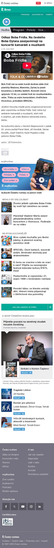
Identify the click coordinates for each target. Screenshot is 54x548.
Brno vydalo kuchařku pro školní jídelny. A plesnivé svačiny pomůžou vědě (31, 240)
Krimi (24, 169)
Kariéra (31, 466)
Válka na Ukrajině (10, 454)
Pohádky (8, 175)
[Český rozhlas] (9, 3)
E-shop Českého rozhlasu (18, 316)
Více (42, 30)
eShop (5, 466)
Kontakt (32, 470)
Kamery (49, 15)
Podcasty (7, 487)
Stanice (6, 462)
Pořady (31, 30)
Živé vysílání (9, 180)
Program (25, 15)
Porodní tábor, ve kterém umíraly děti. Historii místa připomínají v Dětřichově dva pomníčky (31, 291)
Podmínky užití (32, 541)
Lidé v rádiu (33, 462)
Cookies (5, 541)
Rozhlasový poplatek (38, 474)
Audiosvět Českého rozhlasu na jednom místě (21, 193)
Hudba (5, 30)
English (44, 541)
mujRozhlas (7, 161)
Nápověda (33, 458)
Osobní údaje (18, 541)
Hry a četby (9, 169)
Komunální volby (10, 458)
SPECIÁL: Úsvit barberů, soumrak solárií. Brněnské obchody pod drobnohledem (31, 252)
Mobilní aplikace (10, 491)
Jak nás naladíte (36, 454)
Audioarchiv (37, 15)
